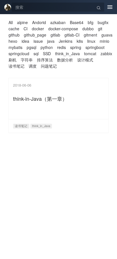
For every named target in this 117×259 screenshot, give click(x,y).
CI (26, 28)
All (11, 22)
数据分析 (65, 60)
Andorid (39, 22)
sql (36, 53)
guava (106, 35)
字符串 (27, 60)
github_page (35, 35)
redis (61, 47)
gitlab (55, 35)
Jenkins (65, 41)
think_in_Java (67, 53)
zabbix (106, 53)
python (47, 47)
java (51, 41)
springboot (95, 47)
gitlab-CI (72, 35)
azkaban (58, 22)
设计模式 (85, 60)
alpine (22, 22)
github (14, 35)
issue (38, 41)
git (100, 28)
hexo (13, 41)
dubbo (88, 28)
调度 (33, 66)
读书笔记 (16, 66)
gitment (90, 35)
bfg (90, 22)
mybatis (15, 47)
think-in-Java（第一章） (40, 98)
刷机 (12, 60)
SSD (47, 53)
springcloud (19, 53)
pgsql (31, 47)
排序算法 (45, 60)
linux (91, 41)
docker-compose (63, 28)
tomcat (90, 53)
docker (38, 28)
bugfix (103, 22)
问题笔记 (49, 66)
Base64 (76, 22)
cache (14, 28)
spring (75, 47)
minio (104, 41)
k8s (80, 41)
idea (25, 41)
